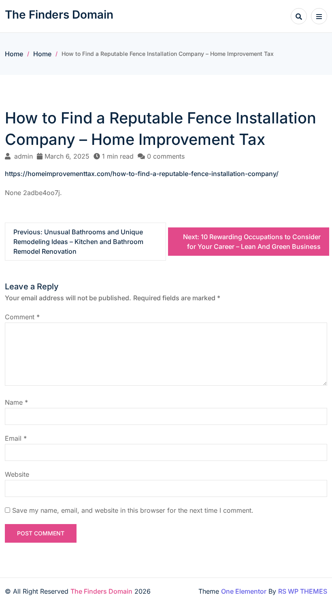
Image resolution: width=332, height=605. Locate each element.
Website (17, 474)
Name (16, 402)
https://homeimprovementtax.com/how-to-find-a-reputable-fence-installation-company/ (142, 174)
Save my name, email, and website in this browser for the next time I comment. (132, 510)
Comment (22, 317)
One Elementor (243, 591)
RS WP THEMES (302, 591)
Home (14, 54)
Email (16, 438)
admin (23, 156)
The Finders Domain (59, 14)
